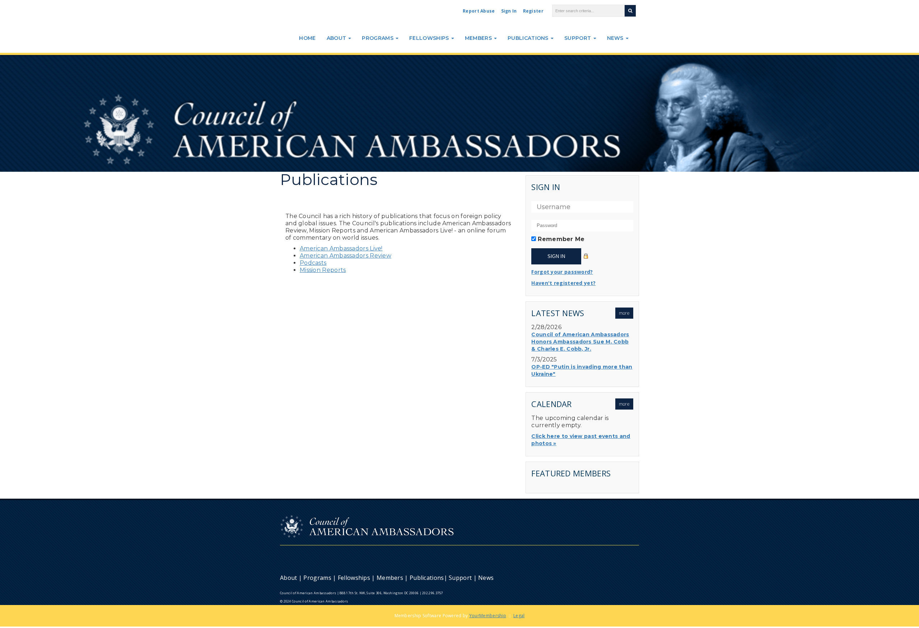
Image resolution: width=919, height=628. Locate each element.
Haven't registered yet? (563, 283)
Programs (378, 38)
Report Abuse (479, 11)
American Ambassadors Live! (341, 248)
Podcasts (313, 262)
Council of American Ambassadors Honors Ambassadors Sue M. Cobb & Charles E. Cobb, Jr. (580, 341)
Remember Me (561, 239)
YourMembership (487, 616)
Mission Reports (323, 270)
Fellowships (430, 38)
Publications (529, 38)
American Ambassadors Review (345, 255)
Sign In (509, 11)
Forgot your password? (562, 271)
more (624, 313)
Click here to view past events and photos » (580, 440)
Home (307, 38)
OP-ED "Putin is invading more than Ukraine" (581, 370)
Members (479, 38)
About (337, 38)
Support (578, 38)
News (616, 38)
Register (533, 11)
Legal (519, 616)
